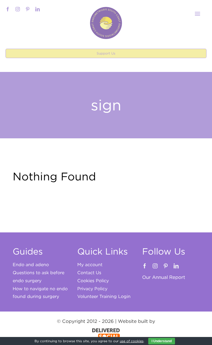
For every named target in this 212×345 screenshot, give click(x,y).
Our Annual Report (163, 277)
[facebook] (8, 9)
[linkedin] (37, 9)
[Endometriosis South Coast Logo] (106, 9)
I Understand (162, 341)
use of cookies (132, 341)
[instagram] (17, 9)
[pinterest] (27, 9)
